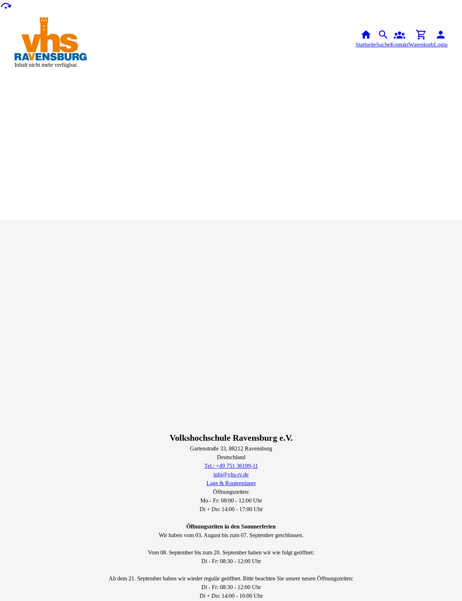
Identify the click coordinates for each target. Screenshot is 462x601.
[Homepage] (50, 39)
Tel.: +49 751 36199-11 (231, 466)
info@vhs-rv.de (231, 474)
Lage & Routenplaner (231, 483)
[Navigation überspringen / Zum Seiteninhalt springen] (6, 5)
